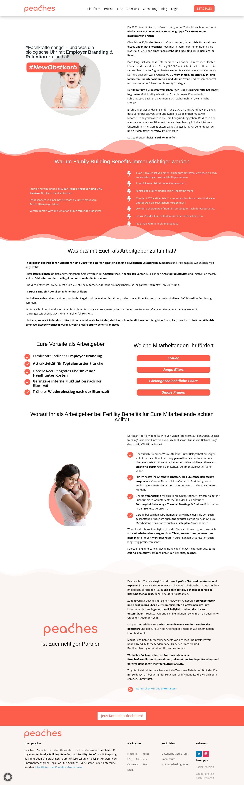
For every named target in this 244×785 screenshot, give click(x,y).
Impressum (168, 759)
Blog (164, 9)
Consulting (150, 9)
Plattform (93, 9)
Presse (108, 9)
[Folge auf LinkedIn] (199, 754)
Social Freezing (205, 767)
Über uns (132, 9)
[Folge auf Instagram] (206, 754)
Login (174, 9)
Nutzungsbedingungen (175, 764)
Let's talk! (204, 9)
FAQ (120, 9)
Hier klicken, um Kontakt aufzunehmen (58, 767)
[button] (8, 777)
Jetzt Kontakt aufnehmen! (122, 715)
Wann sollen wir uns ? (156, 688)
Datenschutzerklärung (175, 753)
